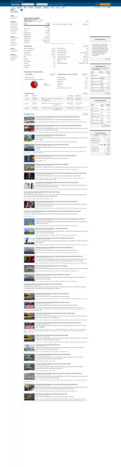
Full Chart (85, 24)
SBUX (26, 332)
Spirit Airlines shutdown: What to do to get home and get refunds (51, 144)
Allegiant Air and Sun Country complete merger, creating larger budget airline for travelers (58, 125)
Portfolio (55, 4)
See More (86, 46)
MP (47, 178)
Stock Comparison (14, 43)
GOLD (37, 151)
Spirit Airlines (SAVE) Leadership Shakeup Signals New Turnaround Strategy (43, 284)
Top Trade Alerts (14, 25)
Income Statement (14, 57)
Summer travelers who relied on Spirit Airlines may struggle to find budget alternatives (57, 117)
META (37, 329)
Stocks (13, 7)
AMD (77, 178)
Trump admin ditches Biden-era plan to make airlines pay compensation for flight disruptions (59, 256)
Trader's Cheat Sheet (15, 28)
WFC (35, 310)
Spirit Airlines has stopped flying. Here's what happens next (50, 135)
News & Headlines (14, 37)
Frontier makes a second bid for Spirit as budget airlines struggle (51, 335)
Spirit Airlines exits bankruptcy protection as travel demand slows (51, 293)
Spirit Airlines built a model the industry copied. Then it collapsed (51, 164)
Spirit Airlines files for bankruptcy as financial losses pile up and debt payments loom (56, 384)
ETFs (25, 7)
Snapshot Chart (14, 18)
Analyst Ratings (14, 51)
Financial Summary (14, 55)
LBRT (48, 400)
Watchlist (51, 4)
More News (85, 114)
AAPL (59, 329)
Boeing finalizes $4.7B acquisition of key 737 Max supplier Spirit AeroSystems (54, 238)
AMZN (80, 132)
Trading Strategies (14, 24)
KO (66, 307)
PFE (79, 400)
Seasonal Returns (14, 30)
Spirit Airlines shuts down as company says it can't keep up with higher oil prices (55, 155)
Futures (31, 7)
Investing (46, 7)
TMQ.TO (67, 178)
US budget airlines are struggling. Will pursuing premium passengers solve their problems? (58, 373)
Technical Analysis (14, 27)
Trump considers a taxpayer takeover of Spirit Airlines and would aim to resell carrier (56, 201)
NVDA (37, 178)
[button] (109, 8)
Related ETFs (13, 42)
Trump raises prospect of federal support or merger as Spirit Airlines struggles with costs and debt (60, 219)
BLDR (48, 309)
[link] (87, 21)
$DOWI (47, 121)
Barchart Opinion (14, 22)
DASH (69, 309)
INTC (57, 178)
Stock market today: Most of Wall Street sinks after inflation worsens (52, 302)
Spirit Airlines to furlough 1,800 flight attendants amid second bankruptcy (54, 247)
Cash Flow (13, 60)
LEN (26, 310)
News (52, 7)
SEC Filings (13, 40)
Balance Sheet (13, 58)
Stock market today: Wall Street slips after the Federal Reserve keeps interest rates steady (58, 323)
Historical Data (13, 33)
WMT (48, 179)
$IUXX (79, 121)
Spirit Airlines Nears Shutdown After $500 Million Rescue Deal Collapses (42, 192)
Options (19, 7)
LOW (57, 399)
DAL (80, 298)
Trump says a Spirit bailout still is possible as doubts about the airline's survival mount (56, 182)
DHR (37, 331)
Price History (13, 31)
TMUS (67, 331)
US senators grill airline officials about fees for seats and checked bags (53, 354)
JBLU (47, 151)
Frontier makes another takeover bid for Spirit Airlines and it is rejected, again (55, 313)
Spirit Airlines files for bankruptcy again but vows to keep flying (51, 266)
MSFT (47, 331)
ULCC (26, 198)
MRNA (58, 400)
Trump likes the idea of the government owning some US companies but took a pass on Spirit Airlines (60, 173)
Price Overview (14, 11)
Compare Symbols (106, 125)
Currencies (38, 7)
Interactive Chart (14, 16)
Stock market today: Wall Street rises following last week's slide (51, 394)
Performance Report (15, 12)
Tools (57, 7)
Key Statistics (13, 39)
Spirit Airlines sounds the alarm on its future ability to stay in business (52, 274)
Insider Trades (13, 45)
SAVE (59, 121)
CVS (46, 307)
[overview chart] (70, 33)
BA (79, 244)
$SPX (37, 121)
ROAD (37, 309)
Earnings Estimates (14, 49)
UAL (37, 351)
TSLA (77, 331)
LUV (69, 121)
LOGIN (97, 4)
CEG (68, 329)
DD (37, 307)
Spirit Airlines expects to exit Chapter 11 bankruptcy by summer (51, 228)
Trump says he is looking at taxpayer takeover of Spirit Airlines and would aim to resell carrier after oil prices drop (52, 211)
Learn (63, 7)
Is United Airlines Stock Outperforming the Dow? (47, 345)
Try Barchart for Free (105, 4)
